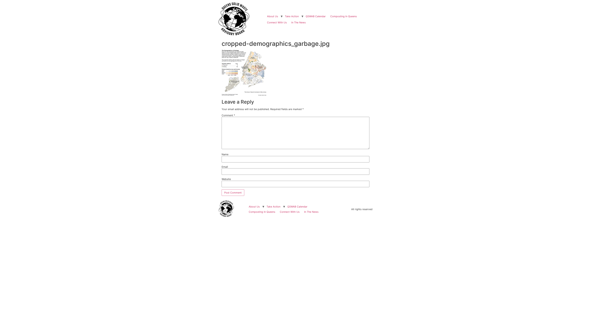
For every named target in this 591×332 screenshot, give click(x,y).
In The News (298, 22)
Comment (228, 115)
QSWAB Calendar (316, 16)
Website (226, 179)
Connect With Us (277, 22)
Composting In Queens (343, 16)
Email (225, 167)
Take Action (292, 16)
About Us (272, 16)
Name (225, 154)
